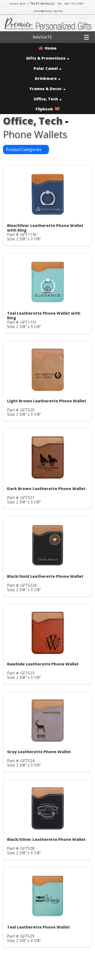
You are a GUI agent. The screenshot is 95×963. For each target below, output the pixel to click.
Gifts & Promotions (46, 58)
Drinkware (46, 78)
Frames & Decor (46, 88)
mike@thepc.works (48, 11)
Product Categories (24, 149)
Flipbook (45, 109)
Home (50, 48)
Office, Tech (46, 99)
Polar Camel (46, 68)
